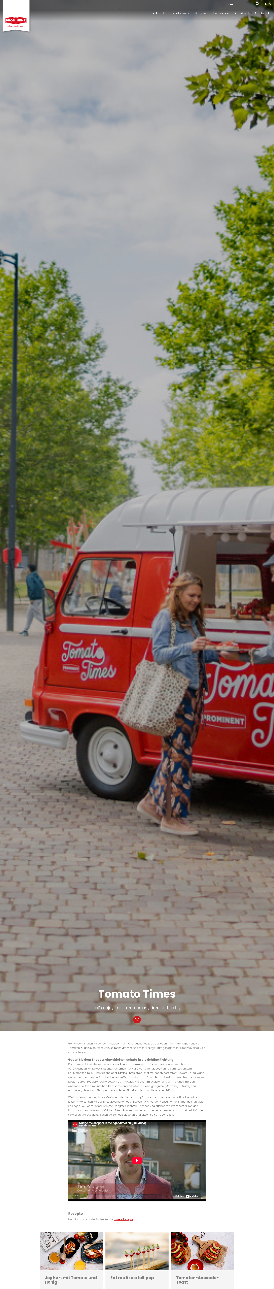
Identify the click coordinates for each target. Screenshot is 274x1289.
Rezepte (200, 13)
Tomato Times (180, 13)
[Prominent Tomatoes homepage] (18, 17)
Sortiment (158, 13)
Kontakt (265, 13)
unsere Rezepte (123, 1219)
